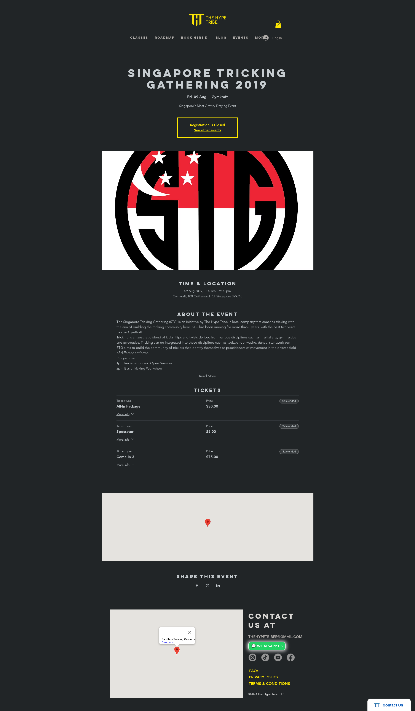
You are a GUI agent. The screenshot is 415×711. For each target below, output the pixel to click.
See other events (207, 130)
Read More (207, 376)
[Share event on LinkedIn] (218, 585)
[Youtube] (278, 657)
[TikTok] (265, 657)
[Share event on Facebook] (197, 585)
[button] (278, 24)
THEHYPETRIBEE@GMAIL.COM (275, 637)
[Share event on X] (208, 585)
